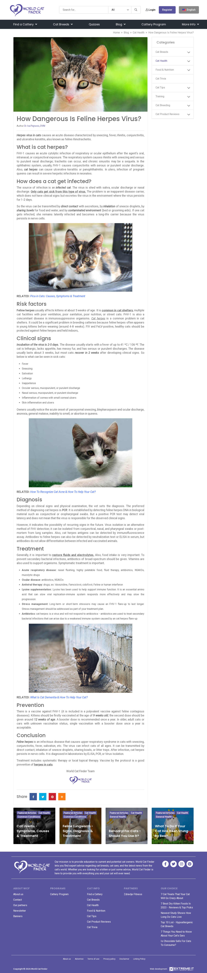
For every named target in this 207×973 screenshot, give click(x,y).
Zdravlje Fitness (133, 894)
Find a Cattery (23, 24)
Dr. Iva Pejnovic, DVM (34, 126)
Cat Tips (160, 87)
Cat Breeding (163, 105)
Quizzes (94, 24)
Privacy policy (109, 959)
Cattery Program (154, 24)
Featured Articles (27, 813)
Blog (119, 24)
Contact (17, 899)
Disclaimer (124, 959)
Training (160, 96)
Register (167, 9)
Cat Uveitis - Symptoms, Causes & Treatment (33, 831)
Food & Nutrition (165, 69)
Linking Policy (139, 959)
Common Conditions (29, 816)
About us (18, 894)
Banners (17, 916)
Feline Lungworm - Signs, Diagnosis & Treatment (78, 831)
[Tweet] (42, 796)
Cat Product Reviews (167, 114)
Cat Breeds (61, 24)
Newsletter (19, 910)
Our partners (20, 905)
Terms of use (93, 959)
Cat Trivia (161, 78)
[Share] (61, 796)
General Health (118, 816)
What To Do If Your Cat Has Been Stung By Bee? (171, 831)
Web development (158, 969)
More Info (189, 24)
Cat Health (138, 32)
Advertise (79, 959)
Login (151, 9)
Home (116, 32)
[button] (189, 52)
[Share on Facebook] (33, 796)
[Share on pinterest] (52, 796)
